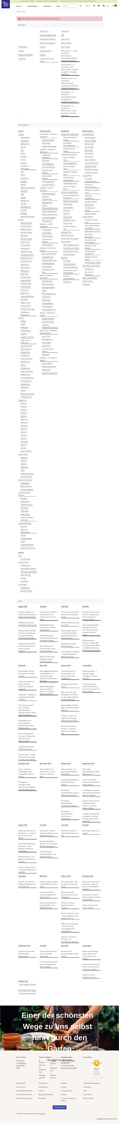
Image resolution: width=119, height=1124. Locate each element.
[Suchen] (81, 6)
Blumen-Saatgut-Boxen (69, 158)
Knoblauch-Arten (26, 258)
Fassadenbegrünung (49, 260)
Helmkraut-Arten (26, 252)
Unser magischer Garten (27, 984)
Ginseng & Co (25, 248)
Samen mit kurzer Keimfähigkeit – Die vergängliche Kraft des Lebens (26, 773)
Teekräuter (46, 161)
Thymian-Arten (26, 306)
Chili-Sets (66, 210)
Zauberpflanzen (47, 245)
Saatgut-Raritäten (48, 318)
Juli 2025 (43, 825)
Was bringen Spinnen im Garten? (90, 832)
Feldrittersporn (26, 331)
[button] (94, 5)
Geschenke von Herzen (71, 248)
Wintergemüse (47, 221)
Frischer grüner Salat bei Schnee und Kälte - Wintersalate (48, 953)
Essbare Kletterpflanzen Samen (50, 207)
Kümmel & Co (25, 267)
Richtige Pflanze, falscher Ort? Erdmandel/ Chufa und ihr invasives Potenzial (27, 647)
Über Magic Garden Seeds (91, 266)
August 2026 (22, 606)
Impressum (65, 31)
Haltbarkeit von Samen (93, 231)
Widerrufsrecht (66, 43)
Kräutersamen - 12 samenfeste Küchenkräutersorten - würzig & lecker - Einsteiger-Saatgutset (69, 97)
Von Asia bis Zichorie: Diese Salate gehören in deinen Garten (48, 894)
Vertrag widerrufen (59, 1107)
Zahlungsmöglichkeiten (48, 35)
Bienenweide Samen (49, 254)
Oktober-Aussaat (90, 166)
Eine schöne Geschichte (89, 273)
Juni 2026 (64, 606)
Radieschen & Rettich (28, 188)
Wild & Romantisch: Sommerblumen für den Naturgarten (69, 894)
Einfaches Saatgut (48, 140)
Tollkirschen (25, 511)
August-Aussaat (90, 160)
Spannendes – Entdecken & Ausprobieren (48, 331)
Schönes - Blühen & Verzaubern (46, 276)
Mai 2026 (85, 606)
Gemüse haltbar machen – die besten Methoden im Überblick (27, 869)
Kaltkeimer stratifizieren (89, 197)
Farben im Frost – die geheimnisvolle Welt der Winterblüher (69, 771)
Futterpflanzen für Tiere (48, 271)
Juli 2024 (43, 946)
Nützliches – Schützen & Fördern (48, 249)
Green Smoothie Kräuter (47, 350)
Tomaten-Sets (68, 207)
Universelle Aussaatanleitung (91, 180)
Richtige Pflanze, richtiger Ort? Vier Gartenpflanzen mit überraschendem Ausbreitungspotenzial (27, 634)
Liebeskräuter (47, 233)
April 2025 (22, 876)
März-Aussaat (89, 144)
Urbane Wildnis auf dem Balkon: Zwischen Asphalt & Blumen (70, 707)
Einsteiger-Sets (66, 232)
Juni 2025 (64, 825)
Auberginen (25, 141)
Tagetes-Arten (25, 303)
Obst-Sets (66, 214)
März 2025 (43, 876)
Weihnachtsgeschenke (71, 245)
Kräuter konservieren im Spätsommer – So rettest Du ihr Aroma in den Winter (27, 834)
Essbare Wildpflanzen (49, 211)
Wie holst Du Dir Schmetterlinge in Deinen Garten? (70, 953)
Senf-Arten (24, 299)
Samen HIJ (24, 422)
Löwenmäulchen (26, 359)
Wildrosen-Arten (26, 486)
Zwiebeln (24, 213)
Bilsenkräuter (25, 501)
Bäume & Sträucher (25, 480)
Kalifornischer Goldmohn (25, 341)
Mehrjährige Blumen (49, 294)
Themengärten (47, 306)
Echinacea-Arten (26, 239)
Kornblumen (25, 355)
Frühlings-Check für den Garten (69, 685)
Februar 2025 (65, 876)
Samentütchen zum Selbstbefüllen (70, 271)
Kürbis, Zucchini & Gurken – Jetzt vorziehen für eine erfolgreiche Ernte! (70, 915)
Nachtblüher (46, 297)
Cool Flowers (46, 342)
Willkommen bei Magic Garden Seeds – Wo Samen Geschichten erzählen (90, 955)
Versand (42, 1114)
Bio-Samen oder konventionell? (90, 241)
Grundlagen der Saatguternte (90, 252)
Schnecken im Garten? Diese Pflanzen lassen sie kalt (69, 833)
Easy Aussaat (65, 47)
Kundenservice (23, 562)
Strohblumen (25, 384)
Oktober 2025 (66, 763)
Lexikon (21, 51)
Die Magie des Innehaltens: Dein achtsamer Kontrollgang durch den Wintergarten (26, 786)
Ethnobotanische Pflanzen (24, 494)
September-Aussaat (91, 163)
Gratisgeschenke (45, 51)
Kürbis (23, 175)
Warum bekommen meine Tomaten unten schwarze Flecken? (47, 648)
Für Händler (22, 584)
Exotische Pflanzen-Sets (70, 227)
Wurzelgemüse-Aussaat (90, 209)
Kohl (22, 172)
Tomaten (24, 204)
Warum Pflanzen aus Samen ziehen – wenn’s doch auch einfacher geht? (48, 773)
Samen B (24, 406)
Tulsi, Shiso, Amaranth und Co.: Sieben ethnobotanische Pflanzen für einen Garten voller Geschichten (27, 710)
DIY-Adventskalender (70, 267)
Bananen (24, 526)
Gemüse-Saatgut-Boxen (69, 167)
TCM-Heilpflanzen (48, 164)
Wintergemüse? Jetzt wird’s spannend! (68, 645)
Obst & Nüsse (23, 454)
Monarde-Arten (26, 277)
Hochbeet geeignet (48, 218)
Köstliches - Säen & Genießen (46, 189)
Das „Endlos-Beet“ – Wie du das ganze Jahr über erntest (69, 884)
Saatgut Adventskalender (70, 134)
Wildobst (24, 464)
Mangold (24, 181)
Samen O (24, 435)
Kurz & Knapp (25, 559)
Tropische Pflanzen (27, 545)
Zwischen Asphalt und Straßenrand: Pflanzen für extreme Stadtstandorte (27, 614)
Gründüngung (47, 266)
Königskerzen (25, 352)
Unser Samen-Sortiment (27, 993)
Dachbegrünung (47, 257)
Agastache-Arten (26, 223)
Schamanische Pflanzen (47, 240)
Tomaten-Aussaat (91, 201)
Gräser (44, 290)
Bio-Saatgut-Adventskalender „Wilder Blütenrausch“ (91, 771)
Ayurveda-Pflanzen (48, 167)
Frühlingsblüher (47, 303)
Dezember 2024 (87, 876)
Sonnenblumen (26, 381)
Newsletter (22, 59)
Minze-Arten (25, 274)
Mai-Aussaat (89, 150)
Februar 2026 (65, 665)
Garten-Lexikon (87, 281)
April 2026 (22, 665)
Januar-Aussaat (90, 137)
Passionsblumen (26, 538)
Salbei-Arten (25, 293)
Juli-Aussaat (89, 156)
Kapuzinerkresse (26, 346)
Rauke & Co (25, 290)
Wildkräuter (46, 370)
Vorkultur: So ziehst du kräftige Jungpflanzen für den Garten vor (27, 884)
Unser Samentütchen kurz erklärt (92, 226)
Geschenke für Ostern (70, 251)
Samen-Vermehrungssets (69, 238)
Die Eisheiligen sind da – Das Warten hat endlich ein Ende (26, 673)
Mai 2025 (85, 825)
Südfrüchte (24, 467)
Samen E (24, 416)
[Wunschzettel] (99, 5)
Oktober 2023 (23, 981)
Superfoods (46, 346)
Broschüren (67, 282)
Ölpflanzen (45, 355)
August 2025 (22, 825)
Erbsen (23, 153)
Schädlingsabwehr (48, 263)
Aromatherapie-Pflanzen (47, 171)
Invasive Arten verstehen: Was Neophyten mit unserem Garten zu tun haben (48, 616)
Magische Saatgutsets (70, 201)
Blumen (21, 318)
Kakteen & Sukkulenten (25, 530)
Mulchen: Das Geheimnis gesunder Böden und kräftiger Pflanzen (48, 905)
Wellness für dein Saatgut (90, 247)
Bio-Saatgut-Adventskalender (69, 144)
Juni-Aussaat (89, 153)
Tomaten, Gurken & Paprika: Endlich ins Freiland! (68, 905)
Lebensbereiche (26, 397)
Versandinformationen (47, 39)
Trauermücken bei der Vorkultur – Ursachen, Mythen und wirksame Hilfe (69, 730)
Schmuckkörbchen (27, 378)
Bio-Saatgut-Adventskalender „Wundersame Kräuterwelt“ (67, 815)
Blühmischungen (48, 284)
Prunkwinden (25, 368)
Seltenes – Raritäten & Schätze (47, 314)
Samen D (24, 413)
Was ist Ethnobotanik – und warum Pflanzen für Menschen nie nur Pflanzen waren (26, 737)
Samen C (24, 410)
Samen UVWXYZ (26, 451)
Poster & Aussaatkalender (69, 277)
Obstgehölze (25, 483)
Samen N (24, 432)
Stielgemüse (25, 200)
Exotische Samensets (28, 548)
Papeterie (64, 258)
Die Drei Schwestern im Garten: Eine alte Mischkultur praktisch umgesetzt (26, 685)
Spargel (23, 197)
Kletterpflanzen (26, 349)
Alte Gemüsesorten (48, 194)
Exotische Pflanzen (24, 523)
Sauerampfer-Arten (27, 296)
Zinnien (23, 390)
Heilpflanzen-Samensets (25, 313)
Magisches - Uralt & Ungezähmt (46, 225)
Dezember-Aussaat (91, 172)
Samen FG (24, 419)
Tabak (23, 541)
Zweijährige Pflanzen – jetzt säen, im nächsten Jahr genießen (48, 627)
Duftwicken (24, 327)
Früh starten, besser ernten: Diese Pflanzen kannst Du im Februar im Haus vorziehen (91, 688)
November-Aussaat (91, 169)
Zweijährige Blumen (49, 310)
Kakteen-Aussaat (90, 213)
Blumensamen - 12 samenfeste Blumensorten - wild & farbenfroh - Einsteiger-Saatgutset (69, 111)
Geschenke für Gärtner (69, 154)
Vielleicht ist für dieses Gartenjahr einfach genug (27, 623)
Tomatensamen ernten (93, 262)
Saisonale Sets (66, 242)
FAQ (19, 556)
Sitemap (43, 55)
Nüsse (23, 470)
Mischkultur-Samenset (49, 214)
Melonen (24, 461)
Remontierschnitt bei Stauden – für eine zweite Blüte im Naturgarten (48, 843)
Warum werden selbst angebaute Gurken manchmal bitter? (47, 659)
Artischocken (25, 137)
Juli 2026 (43, 606)
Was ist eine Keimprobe (89, 235)
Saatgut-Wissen (87, 217)
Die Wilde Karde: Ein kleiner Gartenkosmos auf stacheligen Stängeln (49, 638)
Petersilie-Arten (26, 283)
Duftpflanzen (46, 300)
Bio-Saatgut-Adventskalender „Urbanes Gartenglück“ (69, 803)
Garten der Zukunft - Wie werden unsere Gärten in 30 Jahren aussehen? (91, 966)
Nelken (23, 365)
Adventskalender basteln (69, 150)
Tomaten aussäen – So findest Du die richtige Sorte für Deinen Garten (69, 718)
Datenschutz (65, 39)
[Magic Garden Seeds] (5, 6)
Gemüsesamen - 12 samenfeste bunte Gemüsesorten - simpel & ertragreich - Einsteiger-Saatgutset (69, 69)
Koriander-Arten (26, 261)
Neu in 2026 (46, 336)
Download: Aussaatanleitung (91, 185)
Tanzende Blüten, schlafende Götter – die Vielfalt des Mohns (48, 854)
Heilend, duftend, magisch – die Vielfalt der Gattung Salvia (49, 884)
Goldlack (24, 334)
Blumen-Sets (67, 223)
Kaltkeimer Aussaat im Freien (92, 191)
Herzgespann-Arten (27, 255)
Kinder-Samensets (67, 235)
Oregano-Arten (26, 280)
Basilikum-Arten (26, 229)
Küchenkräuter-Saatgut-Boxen (68, 179)
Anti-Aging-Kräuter (48, 182)
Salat (22, 194)
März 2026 (43, 665)
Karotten (24, 163)
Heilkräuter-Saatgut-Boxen (70, 173)
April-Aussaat (89, 147)
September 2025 (88, 763)
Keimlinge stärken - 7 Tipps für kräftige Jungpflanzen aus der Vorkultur (89, 675)
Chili (22, 150)
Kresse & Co (25, 264)
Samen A (24, 403)
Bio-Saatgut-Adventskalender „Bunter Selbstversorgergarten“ (70, 792)
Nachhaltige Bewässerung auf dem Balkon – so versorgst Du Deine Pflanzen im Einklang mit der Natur (49, 676)
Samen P (24, 438)
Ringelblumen (25, 374)
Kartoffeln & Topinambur (25, 167)
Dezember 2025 (23, 763)
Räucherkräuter (47, 236)
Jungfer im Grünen (27, 337)
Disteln (23, 324)
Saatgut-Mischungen (49, 146)
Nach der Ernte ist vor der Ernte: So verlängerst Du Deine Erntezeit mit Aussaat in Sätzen (91, 616)
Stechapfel (24, 508)
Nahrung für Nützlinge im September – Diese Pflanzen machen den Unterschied (27, 847)
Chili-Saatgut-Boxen (70, 163)
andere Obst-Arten (27, 473)
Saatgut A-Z (22, 400)
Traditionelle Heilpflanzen (46, 156)
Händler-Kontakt (26, 591)
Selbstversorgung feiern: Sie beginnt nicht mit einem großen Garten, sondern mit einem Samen (90, 630)
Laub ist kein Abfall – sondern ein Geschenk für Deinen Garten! (91, 782)
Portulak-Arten (26, 287)
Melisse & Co (25, 271)
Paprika (23, 184)
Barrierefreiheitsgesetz (47, 43)
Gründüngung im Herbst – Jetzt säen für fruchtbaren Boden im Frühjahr (91, 792)
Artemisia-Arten (26, 226)
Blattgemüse (25, 144)
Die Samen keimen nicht (91, 221)
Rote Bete (24, 191)
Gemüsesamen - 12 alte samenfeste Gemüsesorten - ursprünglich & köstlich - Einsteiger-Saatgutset (69, 56)
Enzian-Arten (25, 242)
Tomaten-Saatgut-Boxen (69, 187)
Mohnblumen (25, 362)
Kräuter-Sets (67, 217)
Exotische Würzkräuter (49, 373)
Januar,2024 (86, 946)
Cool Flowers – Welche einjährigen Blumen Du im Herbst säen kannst (49, 833)
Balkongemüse (47, 202)
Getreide (24, 156)
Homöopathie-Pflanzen (47, 177)
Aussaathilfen (87, 176)
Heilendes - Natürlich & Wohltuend (48, 150)
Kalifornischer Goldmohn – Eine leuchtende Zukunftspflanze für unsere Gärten (69, 927)
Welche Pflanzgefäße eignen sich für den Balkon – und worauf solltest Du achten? (47, 690)
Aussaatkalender (88, 134)
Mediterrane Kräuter (49, 367)
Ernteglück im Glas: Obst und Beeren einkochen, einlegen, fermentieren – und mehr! (90, 817)
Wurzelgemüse (26, 207)
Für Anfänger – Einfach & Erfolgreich (48, 135)
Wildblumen (25, 387)
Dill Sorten (24, 236)
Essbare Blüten (47, 363)
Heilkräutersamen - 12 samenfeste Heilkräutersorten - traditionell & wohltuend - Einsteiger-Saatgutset (70, 83)
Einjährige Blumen (48, 287)
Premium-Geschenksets (69, 192)
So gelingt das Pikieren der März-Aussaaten (26, 747)
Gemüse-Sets (67, 204)
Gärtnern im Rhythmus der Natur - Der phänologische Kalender (69, 939)
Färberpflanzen (47, 339)
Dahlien (23, 321)
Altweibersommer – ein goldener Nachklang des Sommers (26, 859)
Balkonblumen (47, 281)
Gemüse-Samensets (27, 216)
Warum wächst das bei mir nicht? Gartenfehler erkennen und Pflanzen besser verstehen (69, 634)
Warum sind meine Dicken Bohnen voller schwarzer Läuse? (70, 614)
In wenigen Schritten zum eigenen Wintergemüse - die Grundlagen (49, 964)
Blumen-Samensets (27, 394)
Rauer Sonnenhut (27, 371)
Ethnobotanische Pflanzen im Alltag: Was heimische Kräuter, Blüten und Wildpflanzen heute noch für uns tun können (91, 645)
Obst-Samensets (26, 477)
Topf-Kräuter (46, 143)
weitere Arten (25, 514)
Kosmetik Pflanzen (48, 185)
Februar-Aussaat (90, 141)
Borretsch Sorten (26, 232)
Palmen (23, 535)
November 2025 (45, 763)
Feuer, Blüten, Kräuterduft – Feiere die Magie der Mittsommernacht (70, 654)
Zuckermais (25, 178)
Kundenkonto (25, 565)
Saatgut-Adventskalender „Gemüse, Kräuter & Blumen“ (70, 782)
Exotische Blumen (48, 322)
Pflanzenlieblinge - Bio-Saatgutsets (71, 196)
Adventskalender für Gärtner (70, 138)
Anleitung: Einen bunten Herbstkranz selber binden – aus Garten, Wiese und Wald (90, 804)
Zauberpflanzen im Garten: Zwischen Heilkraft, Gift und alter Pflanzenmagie (26, 724)
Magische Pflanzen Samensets (27, 518)
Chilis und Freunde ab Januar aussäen (90, 906)
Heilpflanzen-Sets (69, 220)
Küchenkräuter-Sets (27, 309)
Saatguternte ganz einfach (91, 258)
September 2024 (24, 946)
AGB (62, 35)
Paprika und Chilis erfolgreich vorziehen (89, 976)
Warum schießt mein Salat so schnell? (70, 623)
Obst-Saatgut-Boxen (70, 183)
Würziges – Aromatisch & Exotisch (48, 359)
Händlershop (22, 47)
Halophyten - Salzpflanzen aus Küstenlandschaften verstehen (27, 697)
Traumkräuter (47, 230)
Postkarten (67, 261)
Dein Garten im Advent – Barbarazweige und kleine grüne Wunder (91, 897)
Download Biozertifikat (69, 1068)
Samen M (24, 429)
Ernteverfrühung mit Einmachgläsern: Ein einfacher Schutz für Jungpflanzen (68, 675)
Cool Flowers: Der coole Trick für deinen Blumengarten (26, 953)
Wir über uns (44, 31)
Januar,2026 (86, 665)
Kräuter (21, 220)
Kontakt (42, 47)
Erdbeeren (24, 457)
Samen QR (24, 442)
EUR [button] (87, 6)
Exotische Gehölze (27, 489)
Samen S (24, 445)
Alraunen (24, 498)
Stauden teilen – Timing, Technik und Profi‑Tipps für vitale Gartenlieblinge (26, 757)
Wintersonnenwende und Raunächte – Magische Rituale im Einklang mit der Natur (91, 885)
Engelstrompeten (27, 505)
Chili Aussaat (89, 205)
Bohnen (23, 147)
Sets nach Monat (69, 254)
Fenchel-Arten (25, 245)
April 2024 (64, 946)
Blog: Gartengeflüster (25, 55)
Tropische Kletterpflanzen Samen (50, 326)
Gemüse (21, 134)
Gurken (23, 160)
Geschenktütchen (69, 264)
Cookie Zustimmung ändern (47, 60)
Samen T (24, 448)
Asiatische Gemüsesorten (47, 198)
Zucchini (23, 210)
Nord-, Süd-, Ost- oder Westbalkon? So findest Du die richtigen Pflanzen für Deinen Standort (69, 696)
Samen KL (24, 426)
